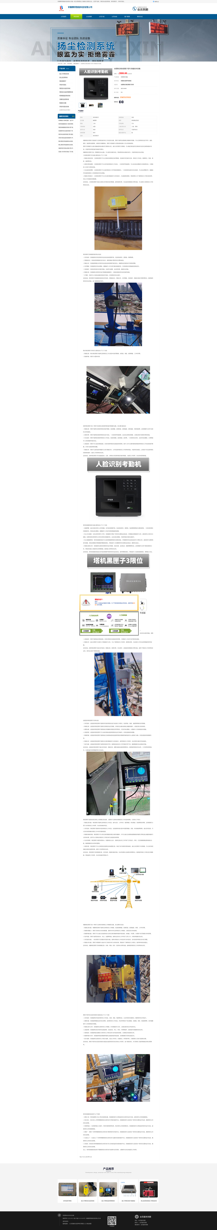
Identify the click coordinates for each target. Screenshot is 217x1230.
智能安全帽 (62, 103)
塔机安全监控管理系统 (66, 92)
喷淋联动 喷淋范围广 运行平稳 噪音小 (66, 120)
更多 (73, 116)
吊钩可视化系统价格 (108, 1201)
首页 (65, 63)
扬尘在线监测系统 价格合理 (87, 1201)
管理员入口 (83, 1223)
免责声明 (77, 1223)
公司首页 (63, 16)
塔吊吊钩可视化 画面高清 (148, 1201)
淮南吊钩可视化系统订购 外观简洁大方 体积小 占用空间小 (66, 148)
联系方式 (140, 16)
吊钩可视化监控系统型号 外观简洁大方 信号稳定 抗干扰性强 (66, 137)
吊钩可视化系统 (64, 106)
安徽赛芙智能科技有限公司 (92, 1218)
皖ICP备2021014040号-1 (80, 1218)
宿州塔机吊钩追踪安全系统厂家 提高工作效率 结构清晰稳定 (66, 141)
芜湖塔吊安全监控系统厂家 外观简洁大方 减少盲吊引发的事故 (66, 131)
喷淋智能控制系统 (64, 95)
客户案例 (127, 16)
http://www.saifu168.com (86, 1156)
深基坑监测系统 (64, 99)
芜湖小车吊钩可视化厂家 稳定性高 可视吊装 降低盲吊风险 (66, 151)
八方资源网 (72, 1223)
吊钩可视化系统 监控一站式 (128, 1201)
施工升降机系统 (64, 74)
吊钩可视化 (62, 85)
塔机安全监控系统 (64, 88)
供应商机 (76, 16)
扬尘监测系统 (63, 77)
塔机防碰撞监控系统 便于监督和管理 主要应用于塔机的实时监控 (66, 127)
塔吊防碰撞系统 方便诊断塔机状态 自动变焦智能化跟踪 (66, 124)
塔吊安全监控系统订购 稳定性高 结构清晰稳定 (66, 134)
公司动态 (114, 16)
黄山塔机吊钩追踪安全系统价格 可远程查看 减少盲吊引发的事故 (66, 144)
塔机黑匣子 (76, 63)
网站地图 (89, 1223)
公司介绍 (101, 16)
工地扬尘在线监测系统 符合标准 (67, 1201)
